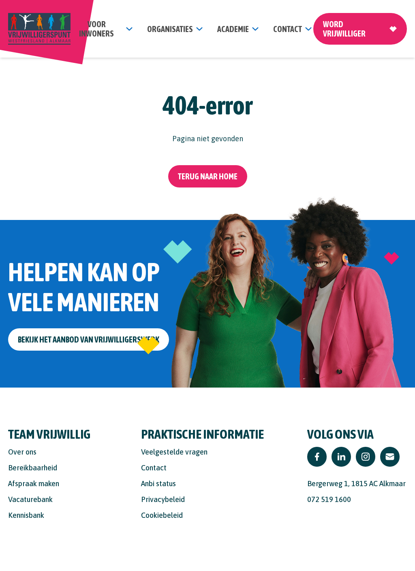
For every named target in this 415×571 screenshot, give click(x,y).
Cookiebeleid (162, 515)
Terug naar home (207, 176)
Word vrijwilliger (344, 28)
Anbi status (158, 483)
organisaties (170, 29)
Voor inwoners (96, 28)
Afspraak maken (33, 483)
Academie (233, 29)
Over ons (22, 452)
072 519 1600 (329, 499)
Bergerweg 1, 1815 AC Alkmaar (356, 483)
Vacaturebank (30, 499)
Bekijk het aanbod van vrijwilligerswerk (88, 339)
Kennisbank (26, 515)
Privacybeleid (163, 499)
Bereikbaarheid (32, 467)
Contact (154, 467)
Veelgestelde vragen (174, 452)
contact (287, 29)
